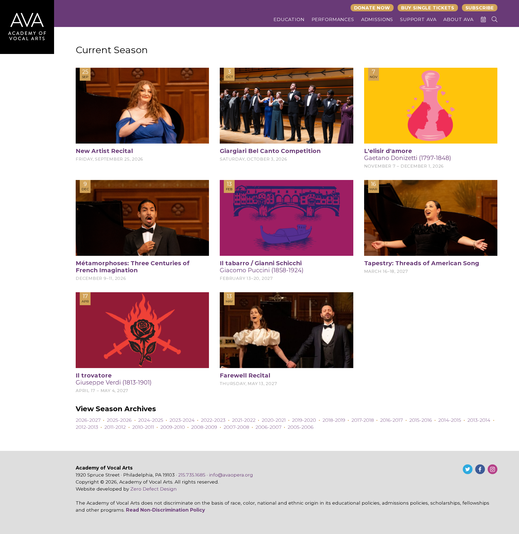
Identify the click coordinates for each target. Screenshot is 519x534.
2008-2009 (204, 427)
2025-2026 (119, 420)
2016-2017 (391, 420)
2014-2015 (449, 420)
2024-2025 (150, 420)
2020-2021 (274, 420)
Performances (333, 19)
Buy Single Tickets (427, 8)
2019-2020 (304, 420)
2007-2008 (236, 427)
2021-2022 (243, 420)
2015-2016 (420, 420)
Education (289, 19)
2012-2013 (87, 427)
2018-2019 (333, 420)
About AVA (458, 19)
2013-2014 (478, 420)
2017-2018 (362, 420)
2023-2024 (182, 420)
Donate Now (372, 8)
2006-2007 (268, 427)
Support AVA (418, 19)
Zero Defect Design (153, 489)
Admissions (377, 19)
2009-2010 (172, 427)
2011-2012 (115, 427)
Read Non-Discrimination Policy (165, 510)
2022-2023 (213, 420)
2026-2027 (88, 420)
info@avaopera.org (231, 475)
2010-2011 (143, 427)
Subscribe (479, 8)
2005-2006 (301, 427)
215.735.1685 (191, 475)
